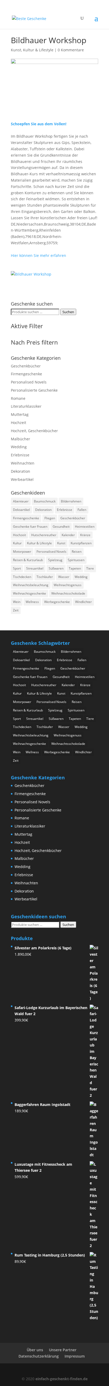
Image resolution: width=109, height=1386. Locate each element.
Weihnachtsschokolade (68, 593)
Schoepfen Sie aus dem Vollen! (38, 123)
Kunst (61, 543)
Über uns (35, 1349)
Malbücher (20, 438)
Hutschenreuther (43, 535)
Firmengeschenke (26, 373)
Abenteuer (21, 501)
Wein (16, 602)
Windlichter (83, 602)
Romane (18, 398)
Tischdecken (22, 577)
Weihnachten (22, 463)
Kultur (17, 543)
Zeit (16, 610)
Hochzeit (18, 422)
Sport (17, 568)
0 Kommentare (71, 49)
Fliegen (49, 518)
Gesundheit (61, 526)
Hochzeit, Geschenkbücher (34, 430)
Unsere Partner (62, 1349)
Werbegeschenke (57, 602)
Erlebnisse (20, 454)
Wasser (63, 577)
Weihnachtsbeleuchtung (30, 585)
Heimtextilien (84, 526)
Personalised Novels (29, 382)
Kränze (85, 535)
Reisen (76, 551)
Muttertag (20, 414)
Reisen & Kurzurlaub (28, 560)
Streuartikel (34, 568)
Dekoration (20, 471)
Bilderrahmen (71, 501)
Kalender (68, 535)
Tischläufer (45, 577)
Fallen (82, 509)
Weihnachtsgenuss (67, 585)
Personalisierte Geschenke (34, 390)
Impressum (75, 1356)
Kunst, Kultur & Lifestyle (32, 49)
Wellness (32, 602)
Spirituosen (76, 560)
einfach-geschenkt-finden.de (61, 1378)
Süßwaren (56, 568)
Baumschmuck (45, 501)
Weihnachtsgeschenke (29, 593)
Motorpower (22, 551)
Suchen (68, 312)
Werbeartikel (22, 479)
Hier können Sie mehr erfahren (38, 255)
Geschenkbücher (26, 365)
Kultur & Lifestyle (39, 543)
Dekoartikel (21, 509)
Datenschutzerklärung (39, 1356)
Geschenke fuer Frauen (30, 526)
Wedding (19, 446)
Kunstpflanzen (81, 543)
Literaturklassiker (26, 406)
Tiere (90, 568)
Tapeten (75, 568)
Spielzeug (55, 560)
